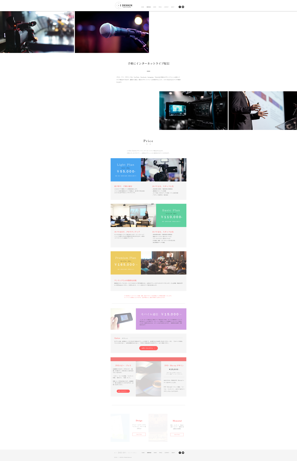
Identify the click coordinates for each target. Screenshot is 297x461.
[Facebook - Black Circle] (180, 7)
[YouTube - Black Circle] (183, 7)
